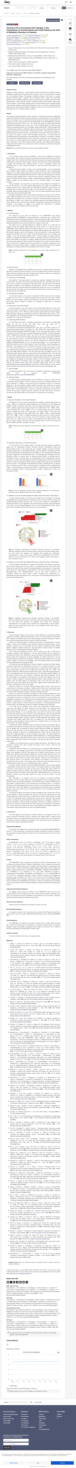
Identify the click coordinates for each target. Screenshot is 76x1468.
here (26, 1334)
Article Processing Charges (10, 1414)
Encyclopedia (42, 1425)
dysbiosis (25, 148)
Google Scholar (55, 945)
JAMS (40, 1427)
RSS (31, 1402)
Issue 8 (25, 13)
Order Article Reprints (53, 20)
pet (29, 148)
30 (21, 653)
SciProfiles (42, 1423)
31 (30, 702)
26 (9, 647)
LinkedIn (59, 1414)
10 (38, 187)
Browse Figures (24, 83)
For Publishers (25, 1423)
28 (34, 649)
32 (50, 704)
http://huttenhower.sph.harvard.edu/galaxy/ (19, 364)
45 (13, 776)
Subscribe (7, 1448)
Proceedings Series (44, 1429)
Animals (12, 13)
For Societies (24, 1425)
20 (7, 351)
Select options (8, 1440)
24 (23, 392)
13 (56, 225)
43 (14, 772)
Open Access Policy (8, 1418)
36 (13, 712)
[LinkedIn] (14, 1282)
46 (26, 785)
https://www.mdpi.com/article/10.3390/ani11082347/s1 (44, 829)
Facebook (59, 1416)
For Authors (24, 1414)
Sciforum (41, 1414)
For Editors (24, 1418)
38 (28, 719)
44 (16, 772)
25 (7, 647)
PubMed (44, 971)
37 (42, 715)
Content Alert (38, 1402)
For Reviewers (25, 1416)
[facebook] (17, 1282)
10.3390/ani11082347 (34, 13)
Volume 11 (19, 13)
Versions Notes (37, 83)
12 (29, 193)
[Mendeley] (27, 1282)
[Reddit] (23, 1282)
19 (48, 348)
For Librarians (25, 1421)
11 (40, 187)
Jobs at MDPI (6, 1423)
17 (13, 303)
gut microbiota (17, 148)
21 (7, 360)
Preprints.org (42, 1418)
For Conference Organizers (28, 1427)
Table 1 (27, 245)
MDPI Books (42, 1416)
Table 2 (47, 411)
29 (36, 649)
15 (7, 271)
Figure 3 (9, 568)
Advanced (70, 8)
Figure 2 (46, 501)
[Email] (8, 1282)
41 (16, 746)
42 (18, 746)
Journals (6, 13)
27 (33, 649)
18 (38, 327)
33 (51, 704)
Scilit (18, 947)
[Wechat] (20, 1282)
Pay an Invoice (7, 1416)
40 (22, 737)
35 (22, 710)
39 (17, 728)
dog (32, 148)
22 (26, 362)
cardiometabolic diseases (41, 148)
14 (16, 228)
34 (53, 704)
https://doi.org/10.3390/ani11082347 (31, 70)
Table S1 (22, 291)
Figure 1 (38, 452)
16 (20, 275)
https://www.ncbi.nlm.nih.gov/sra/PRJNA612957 (20, 374)
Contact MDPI (6, 1421)
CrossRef (13, 947)
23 (55, 366)
